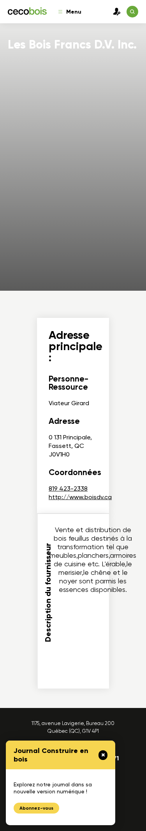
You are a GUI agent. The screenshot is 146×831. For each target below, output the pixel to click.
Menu (73, 12)
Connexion (115, 12)
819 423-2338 (68, 488)
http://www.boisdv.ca (80, 497)
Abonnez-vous (36, 808)
